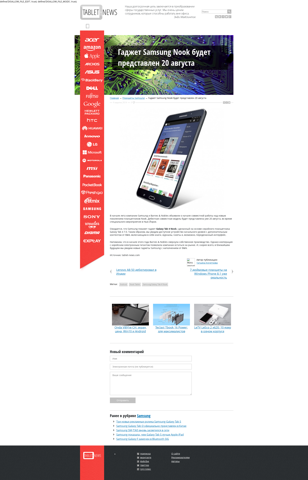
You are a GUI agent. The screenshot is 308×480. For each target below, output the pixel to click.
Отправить (123, 400)
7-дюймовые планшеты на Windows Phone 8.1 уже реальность (208, 273)
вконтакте (145, 457)
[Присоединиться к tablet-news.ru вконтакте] (219, 16)
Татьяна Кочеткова (207, 262)
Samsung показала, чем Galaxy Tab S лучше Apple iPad (150, 434)
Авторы (175, 461)
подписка (145, 454)
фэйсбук (144, 461)
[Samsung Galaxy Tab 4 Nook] (172, 209)
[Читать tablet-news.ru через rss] (216, 16)
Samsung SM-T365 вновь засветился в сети (142, 430)
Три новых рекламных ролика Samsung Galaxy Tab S (148, 421)
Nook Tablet (135, 284)
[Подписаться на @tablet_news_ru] (226, 16)
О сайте (175, 453)
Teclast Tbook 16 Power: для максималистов (171, 329)
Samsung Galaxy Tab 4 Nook (155, 284)
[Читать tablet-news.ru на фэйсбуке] (223, 16)
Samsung (143, 415)
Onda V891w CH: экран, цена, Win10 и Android (130, 329)
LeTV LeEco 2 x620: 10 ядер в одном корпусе (212, 329)
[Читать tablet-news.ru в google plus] (229, 16)
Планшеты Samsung (133, 97)
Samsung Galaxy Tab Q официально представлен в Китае (151, 426)
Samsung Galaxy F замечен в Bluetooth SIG (142, 439)
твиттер (144, 465)
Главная (114, 97)
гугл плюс (145, 469)
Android (123, 284)
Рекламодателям (180, 457)
